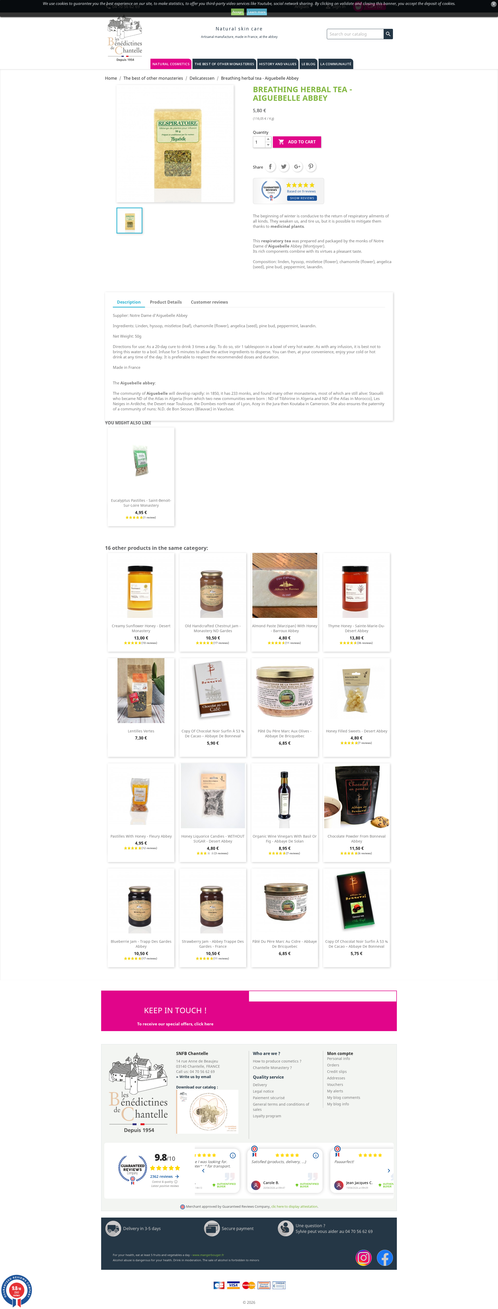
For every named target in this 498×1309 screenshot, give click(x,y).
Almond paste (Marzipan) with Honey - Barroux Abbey (284, 628)
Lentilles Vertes (141, 731)
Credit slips (337, 1071)
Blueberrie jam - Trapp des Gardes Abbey (141, 944)
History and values (278, 64)
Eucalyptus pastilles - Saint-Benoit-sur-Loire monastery (141, 503)
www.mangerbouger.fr (208, 1255)
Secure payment (238, 1228)
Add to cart (297, 142)
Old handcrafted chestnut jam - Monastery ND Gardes (213, 628)
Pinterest (311, 166)
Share (270, 166)
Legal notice (263, 1091)
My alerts (335, 1090)
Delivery (260, 1084)
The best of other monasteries (224, 64)
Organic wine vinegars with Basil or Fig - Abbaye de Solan (285, 839)
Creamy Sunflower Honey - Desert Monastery (141, 628)
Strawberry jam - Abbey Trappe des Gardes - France (213, 944)
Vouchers (335, 1084)
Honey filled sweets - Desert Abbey (356, 731)
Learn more (257, 12)
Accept (237, 12)
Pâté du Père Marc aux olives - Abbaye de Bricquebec (285, 734)
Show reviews (302, 198)
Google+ (297, 166)
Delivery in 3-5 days (142, 1228)
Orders (333, 1065)
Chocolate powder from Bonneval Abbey (357, 839)
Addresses (336, 1078)
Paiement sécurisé (269, 1097)
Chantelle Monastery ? (272, 1067)
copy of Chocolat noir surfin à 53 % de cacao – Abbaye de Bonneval (213, 734)
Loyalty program (267, 1115)
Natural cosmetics (171, 64)
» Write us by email (193, 1076)
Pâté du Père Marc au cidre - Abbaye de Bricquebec (284, 944)
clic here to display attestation (294, 1206)
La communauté (335, 64)
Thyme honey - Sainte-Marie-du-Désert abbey (356, 628)
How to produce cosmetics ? (277, 1061)
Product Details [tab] (166, 302)
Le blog (309, 64)
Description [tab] (129, 302)
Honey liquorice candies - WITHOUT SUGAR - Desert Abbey (213, 839)
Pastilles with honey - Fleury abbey (141, 836)
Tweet (284, 166)
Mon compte (340, 1053)
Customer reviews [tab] (209, 302)
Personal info (338, 1058)
